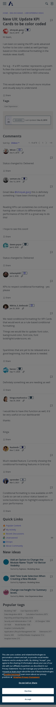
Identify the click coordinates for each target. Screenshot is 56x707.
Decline (28, 691)
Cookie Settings (12, 674)
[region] (28, 676)
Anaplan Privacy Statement (26, 677)
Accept (28, 699)
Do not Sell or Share (28, 682)
